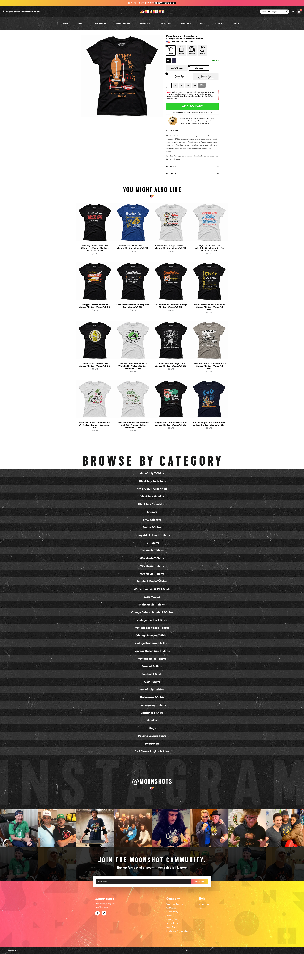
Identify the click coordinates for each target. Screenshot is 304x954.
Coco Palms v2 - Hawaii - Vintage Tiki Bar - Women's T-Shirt (171, 307)
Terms (169, 915)
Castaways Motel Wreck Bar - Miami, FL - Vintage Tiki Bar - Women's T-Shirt (95, 249)
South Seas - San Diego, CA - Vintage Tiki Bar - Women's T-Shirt (171, 366)
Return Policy (172, 911)
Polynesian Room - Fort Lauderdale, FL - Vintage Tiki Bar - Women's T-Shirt (209, 249)
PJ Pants (220, 23)
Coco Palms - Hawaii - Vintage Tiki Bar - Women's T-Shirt (133, 307)
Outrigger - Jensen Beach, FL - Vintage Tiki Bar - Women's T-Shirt (95, 307)
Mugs (237, 23)
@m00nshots (152, 781)
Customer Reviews (174, 903)
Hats (203, 23)
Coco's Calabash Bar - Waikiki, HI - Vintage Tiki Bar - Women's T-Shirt (209, 308)
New (66, 23)
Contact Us (204, 903)
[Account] (293, 13)
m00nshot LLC (13, 950)
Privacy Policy (172, 919)
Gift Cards (171, 907)
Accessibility (172, 923)
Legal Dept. (171, 927)
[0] (298, 11)
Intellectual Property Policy (178, 931)
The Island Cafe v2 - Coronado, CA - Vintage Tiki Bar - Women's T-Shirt (209, 367)
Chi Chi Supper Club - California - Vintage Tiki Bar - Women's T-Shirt (209, 425)
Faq (200, 907)
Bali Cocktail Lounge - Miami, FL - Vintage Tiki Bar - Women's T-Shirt (171, 248)
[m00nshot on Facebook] (97, 912)
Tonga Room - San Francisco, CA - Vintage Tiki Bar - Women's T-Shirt (171, 425)
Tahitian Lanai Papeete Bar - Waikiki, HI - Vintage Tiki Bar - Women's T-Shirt (133, 367)
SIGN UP (199, 881)
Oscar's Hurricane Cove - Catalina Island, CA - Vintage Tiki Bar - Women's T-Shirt (133, 426)
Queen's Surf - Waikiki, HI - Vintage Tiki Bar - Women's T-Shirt (95, 366)
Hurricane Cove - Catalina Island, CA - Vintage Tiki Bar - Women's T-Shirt (95, 426)
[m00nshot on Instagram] (19, 828)
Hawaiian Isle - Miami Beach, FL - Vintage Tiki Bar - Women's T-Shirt (133, 248)
